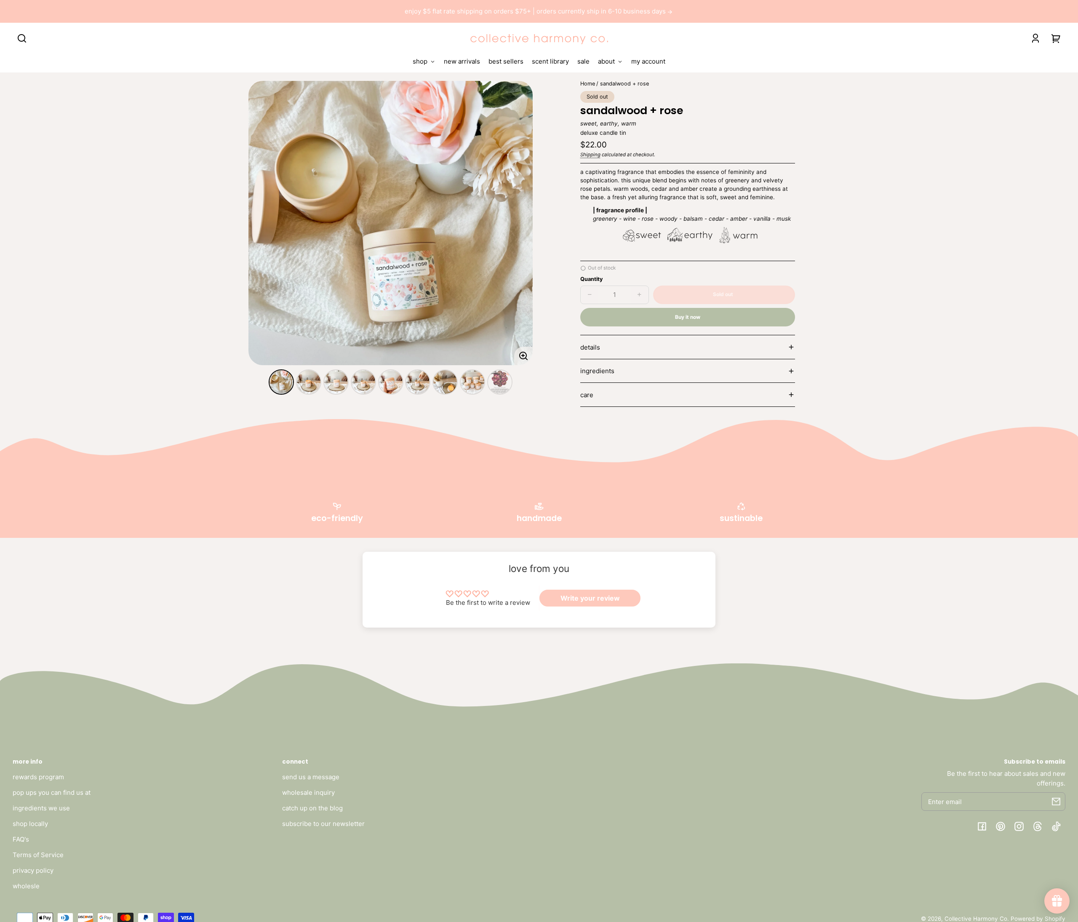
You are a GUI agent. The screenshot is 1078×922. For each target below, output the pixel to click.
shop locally (30, 824)
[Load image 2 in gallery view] (308, 382)
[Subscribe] (1056, 801)
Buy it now (687, 317)
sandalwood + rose (624, 84)
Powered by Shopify (1038, 918)
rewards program (38, 777)
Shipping (590, 155)
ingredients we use (41, 808)
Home (587, 84)
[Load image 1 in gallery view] (281, 382)
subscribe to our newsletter (323, 824)
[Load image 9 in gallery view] (499, 382)
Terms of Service (38, 855)
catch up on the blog (312, 808)
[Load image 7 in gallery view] (445, 382)
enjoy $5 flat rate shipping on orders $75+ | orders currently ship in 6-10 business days (536, 11)
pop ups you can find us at (52, 792)
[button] (22, 38)
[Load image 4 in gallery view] (363, 382)
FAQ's (21, 839)
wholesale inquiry (308, 792)
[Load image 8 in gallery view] (472, 382)
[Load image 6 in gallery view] (417, 382)
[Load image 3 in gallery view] (336, 382)
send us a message (310, 777)
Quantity (591, 279)
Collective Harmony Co (976, 918)
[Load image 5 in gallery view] (390, 382)
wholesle (26, 886)
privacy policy (33, 870)
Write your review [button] (590, 598)
